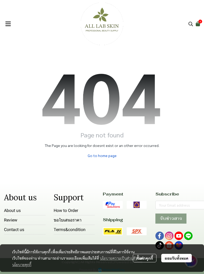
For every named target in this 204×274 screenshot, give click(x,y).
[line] (188, 236)
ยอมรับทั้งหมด (176, 258)
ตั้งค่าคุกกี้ (144, 258)
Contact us (14, 229)
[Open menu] (8, 24)
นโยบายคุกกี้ (21, 264)
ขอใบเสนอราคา (68, 220)
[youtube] (179, 236)
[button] (190, 24)
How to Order (66, 210)
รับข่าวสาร (171, 218)
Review (10, 220)
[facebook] (159, 236)
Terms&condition (70, 229)
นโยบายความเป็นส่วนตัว (118, 258)
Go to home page (102, 155)
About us (12, 210)
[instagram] (169, 236)
